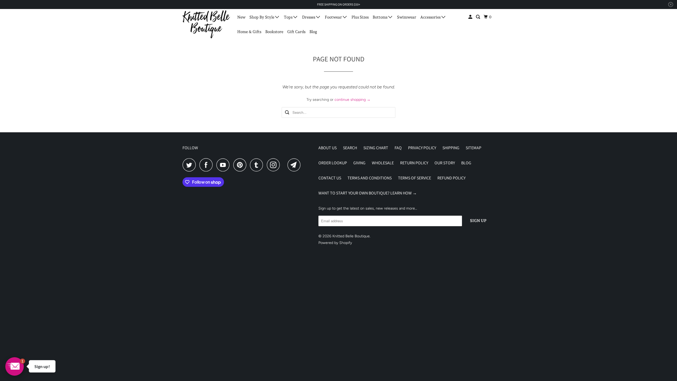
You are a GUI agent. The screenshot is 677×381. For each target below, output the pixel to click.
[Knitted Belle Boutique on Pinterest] (241, 164)
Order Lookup (332, 163)
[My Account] (470, 17)
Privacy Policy (422, 148)
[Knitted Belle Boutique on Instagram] (275, 164)
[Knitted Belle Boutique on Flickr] (285, 164)
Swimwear (406, 17)
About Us (327, 148)
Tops (288, 17)
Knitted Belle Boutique (351, 236)
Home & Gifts (249, 31)
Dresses (309, 17)
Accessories (430, 17)
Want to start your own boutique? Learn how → (367, 193)
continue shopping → (352, 99)
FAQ (398, 148)
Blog (313, 31)
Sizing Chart (375, 148)
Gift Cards (296, 31)
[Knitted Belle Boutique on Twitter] (190, 164)
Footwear (334, 17)
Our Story (444, 163)
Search (350, 148)
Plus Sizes (360, 17)
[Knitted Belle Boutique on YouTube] (224, 164)
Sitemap (473, 148)
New (241, 17)
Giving (359, 163)
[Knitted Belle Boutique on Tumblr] (258, 164)
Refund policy (451, 178)
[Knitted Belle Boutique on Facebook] (207, 164)
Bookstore (274, 31)
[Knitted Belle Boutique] (206, 24)
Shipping (450, 148)
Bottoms (380, 17)
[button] (14, 366)
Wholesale (383, 163)
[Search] (478, 17)
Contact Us (329, 178)
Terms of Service (414, 178)
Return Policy (414, 163)
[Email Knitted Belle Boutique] (295, 164)
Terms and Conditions (369, 178)
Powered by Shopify (335, 243)
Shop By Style (262, 17)
